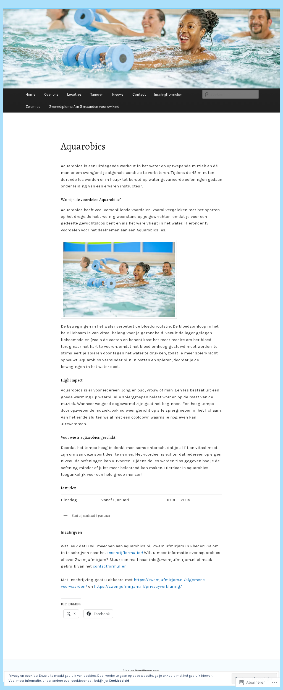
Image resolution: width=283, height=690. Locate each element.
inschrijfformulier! (125, 552)
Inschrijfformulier (168, 94)
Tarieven (97, 94)
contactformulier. (110, 566)
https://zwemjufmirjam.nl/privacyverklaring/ (138, 586)
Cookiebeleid (119, 681)
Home (30, 94)
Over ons (51, 94)
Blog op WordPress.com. (141, 671)
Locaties (74, 94)
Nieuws (118, 94)
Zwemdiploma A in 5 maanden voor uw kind (84, 106)
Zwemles (33, 106)
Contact (139, 94)
